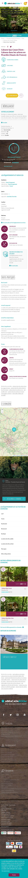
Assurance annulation (6, 824)
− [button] (2, 412)
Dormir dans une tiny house (7, 754)
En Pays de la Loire (5, 734)
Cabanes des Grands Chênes (10, 40)
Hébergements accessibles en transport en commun (13, 788)
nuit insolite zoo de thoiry (18, 674)
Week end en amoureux (7, 783)
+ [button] (2, 410)
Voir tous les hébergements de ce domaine (11, 627)
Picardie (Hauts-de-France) (13, 38)
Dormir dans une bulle (6, 752)
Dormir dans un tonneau (7, 759)
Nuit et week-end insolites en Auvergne (10, 731)
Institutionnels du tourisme (7, 816)
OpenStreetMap (20, 455)
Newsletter (3, 807)
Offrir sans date (13, 95)
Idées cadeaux (4, 787)
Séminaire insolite (5, 821)
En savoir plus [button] (6, 871)
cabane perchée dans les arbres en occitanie (15, 678)
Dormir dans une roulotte (7, 756)
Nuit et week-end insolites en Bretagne (10, 729)
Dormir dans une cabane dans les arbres (11, 749)
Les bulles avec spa (5, 781)
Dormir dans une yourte (7, 758)
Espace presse (19, 858)
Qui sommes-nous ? (10, 858)
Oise (23, 38)
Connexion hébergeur (6, 823)
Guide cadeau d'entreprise (7, 790)
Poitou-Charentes (5, 778)
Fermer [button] (14, 875)
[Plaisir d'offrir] (25, 3)
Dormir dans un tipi (5, 761)
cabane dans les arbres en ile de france (15, 681)
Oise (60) (7, 482)
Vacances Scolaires (5, 819)
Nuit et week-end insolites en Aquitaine (10, 727)
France (2, 38)
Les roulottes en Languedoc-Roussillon (10, 779)
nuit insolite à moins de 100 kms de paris (10, 683)
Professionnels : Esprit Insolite (8, 805)
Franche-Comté (5, 774)
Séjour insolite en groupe (7, 817)
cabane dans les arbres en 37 (16, 390)
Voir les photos (14, 30)
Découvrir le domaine (14, 498)
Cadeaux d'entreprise (6, 808)
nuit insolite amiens (5, 679)
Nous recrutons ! (5, 826)
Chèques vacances (5, 812)
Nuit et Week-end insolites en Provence (10, 732)
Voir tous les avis (8, 166)
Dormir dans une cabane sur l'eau (9, 750)
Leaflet (14, 455)
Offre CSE (3, 810)
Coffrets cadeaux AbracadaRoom (9, 792)
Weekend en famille (6, 785)
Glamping (3, 776)
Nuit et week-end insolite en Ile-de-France (11, 736)
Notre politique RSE (5, 814)
